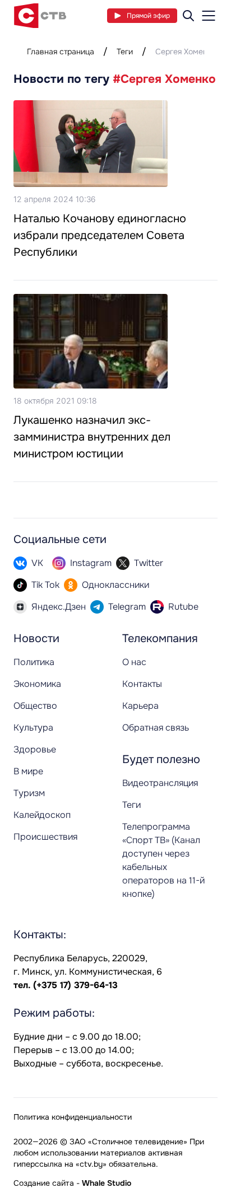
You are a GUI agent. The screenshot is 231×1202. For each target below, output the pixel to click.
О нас (134, 662)
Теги (125, 51)
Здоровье (34, 749)
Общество (35, 706)
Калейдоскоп (42, 815)
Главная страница (60, 51)
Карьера (140, 706)
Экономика (37, 684)
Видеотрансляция (160, 783)
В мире (28, 771)
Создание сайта (43, 1183)
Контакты (142, 684)
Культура (33, 727)
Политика (33, 662)
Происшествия (45, 837)
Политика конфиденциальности (72, 1117)
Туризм (29, 793)
